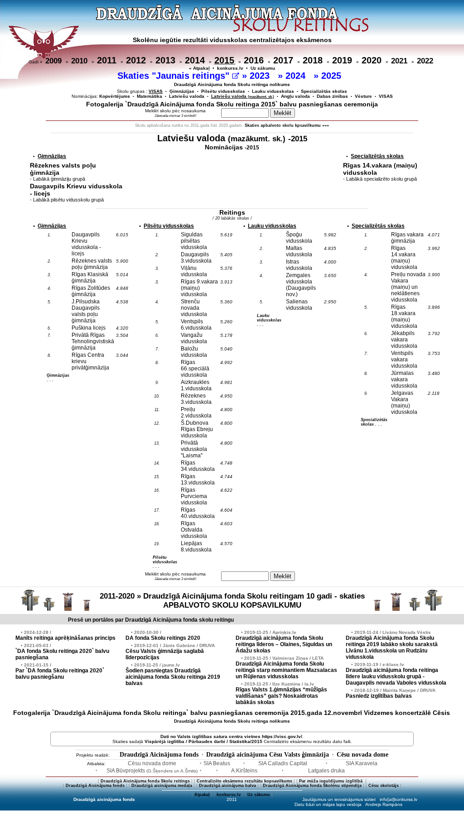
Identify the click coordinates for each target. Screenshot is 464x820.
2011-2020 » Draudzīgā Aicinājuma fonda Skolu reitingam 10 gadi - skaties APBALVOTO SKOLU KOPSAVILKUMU (232, 600)
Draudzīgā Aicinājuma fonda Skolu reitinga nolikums (232, 84)
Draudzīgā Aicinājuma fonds (159, 754)
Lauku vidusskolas (273, 91)
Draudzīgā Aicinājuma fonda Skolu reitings (145, 781)
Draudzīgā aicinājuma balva (227, 785)
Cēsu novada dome (362, 754)
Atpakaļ (202, 794)
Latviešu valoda (186, 96)
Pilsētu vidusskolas (223, 91)
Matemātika (149, 96)
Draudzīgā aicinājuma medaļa (161, 785)
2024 (296, 76)
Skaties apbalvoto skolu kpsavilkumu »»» (287, 125)
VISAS (386, 96)
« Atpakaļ (199, 68)
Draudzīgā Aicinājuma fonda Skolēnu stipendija (312, 785)
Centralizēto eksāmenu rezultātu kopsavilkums (244, 781)
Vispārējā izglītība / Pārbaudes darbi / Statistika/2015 (203, 741)
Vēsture (363, 96)
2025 (332, 76)
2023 (261, 76)
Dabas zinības (332, 96)
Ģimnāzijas (181, 91)
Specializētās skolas (324, 91)
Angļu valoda (295, 96)
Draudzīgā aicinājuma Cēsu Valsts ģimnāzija (267, 754)
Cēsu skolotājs (383, 785)
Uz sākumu (263, 68)
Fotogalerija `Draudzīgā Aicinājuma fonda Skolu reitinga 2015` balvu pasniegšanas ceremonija (232, 104)
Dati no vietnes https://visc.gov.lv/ (231, 736)
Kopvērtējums (114, 96)
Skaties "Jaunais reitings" (174, 76)
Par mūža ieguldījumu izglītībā (331, 781)
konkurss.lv (230, 68)
